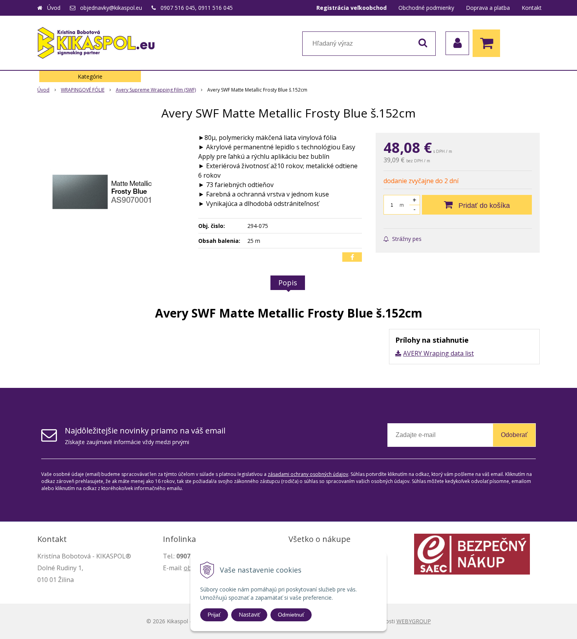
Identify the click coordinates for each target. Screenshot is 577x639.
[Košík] (488, 43)
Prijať (214, 614)
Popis (287, 282)
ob (188, 568)
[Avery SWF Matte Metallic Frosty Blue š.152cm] (112, 192)
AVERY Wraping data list (438, 353)
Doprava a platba (488, 7)
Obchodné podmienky (426, 7)
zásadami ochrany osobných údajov (308, 474)
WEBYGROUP (413, 621)
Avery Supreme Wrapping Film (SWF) (156, 89)
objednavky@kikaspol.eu (111, 7)
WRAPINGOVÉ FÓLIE (82, 89)
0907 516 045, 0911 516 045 (197, 7)
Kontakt (532, 7)
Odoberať (514, 435)
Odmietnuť (291, 614)
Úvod (53, 7)
